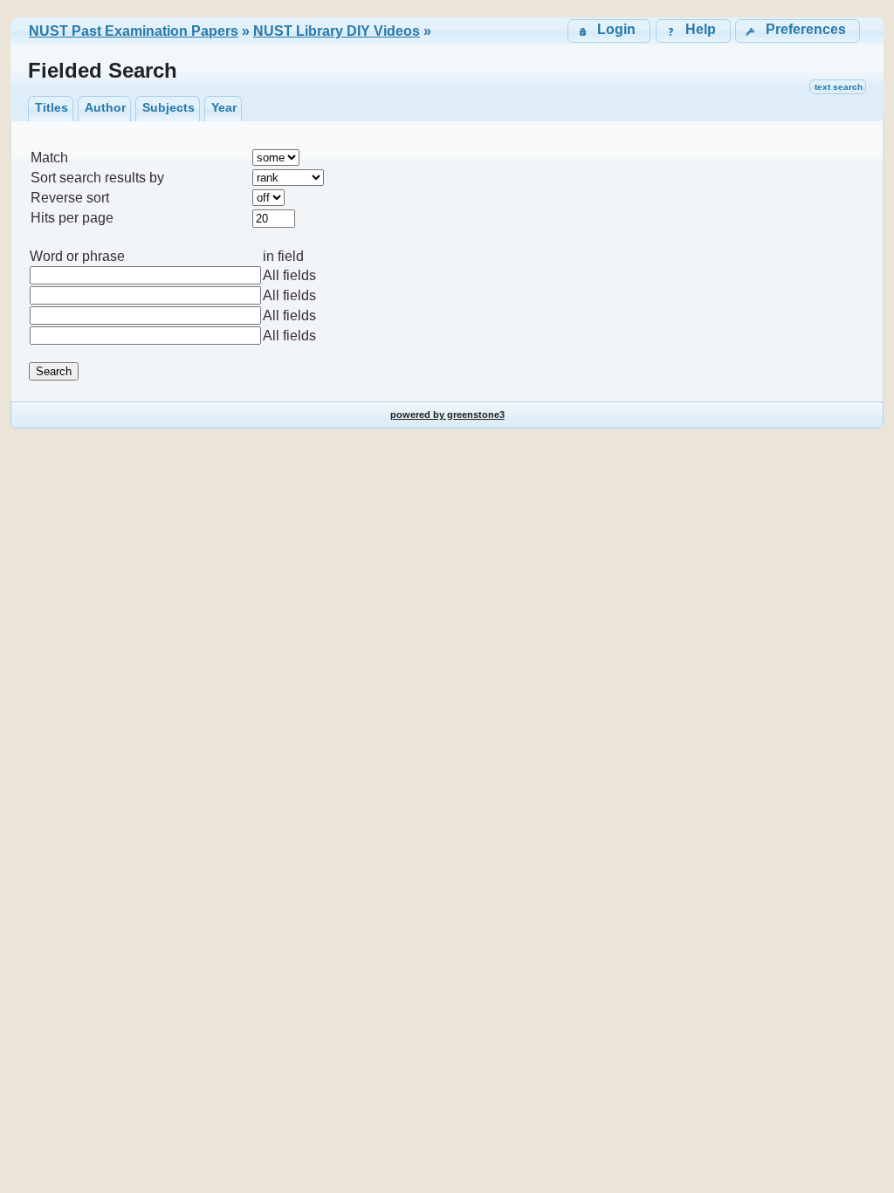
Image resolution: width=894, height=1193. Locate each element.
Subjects (168, 107)
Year (224, 107)
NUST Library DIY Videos (336, 31)
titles (51, 107)
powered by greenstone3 (447, 414)
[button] (797, 31)
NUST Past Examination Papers (133, 31)
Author (105, 107)
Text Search (839, 87)
